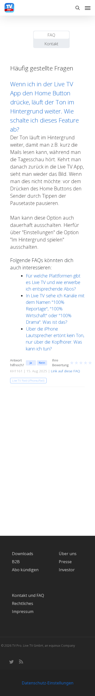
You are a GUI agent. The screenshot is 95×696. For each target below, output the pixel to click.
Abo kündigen (25, 569)
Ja (31, 362)
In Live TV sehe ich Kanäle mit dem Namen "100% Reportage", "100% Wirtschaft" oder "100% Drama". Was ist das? (55, 309)
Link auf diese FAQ (65, 371)
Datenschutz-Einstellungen (47, 683)
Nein (42, 362)
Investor (67, 569)
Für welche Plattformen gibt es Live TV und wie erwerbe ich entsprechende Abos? (53, 282)
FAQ (51, 35)
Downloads (22, 553)
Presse (65, 561)
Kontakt (51, 44)
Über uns (68, 553)
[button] (87, 7)
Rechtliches (22, 603)
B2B (16, 561)
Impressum (22, 611)
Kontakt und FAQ (28, 595)
